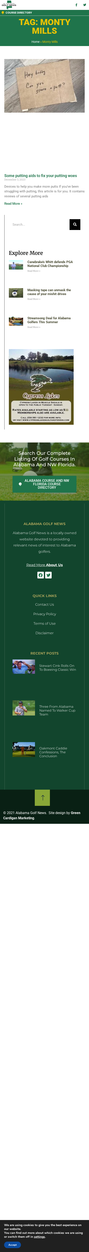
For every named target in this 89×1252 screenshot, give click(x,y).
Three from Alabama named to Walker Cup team (57, 710)
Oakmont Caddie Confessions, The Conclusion (53, 752)
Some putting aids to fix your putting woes (40, 175)
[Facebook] (40, 575)
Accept (12, 1245)
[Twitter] (48, 575)
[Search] (75, 224)
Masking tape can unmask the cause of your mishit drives (49, 292)
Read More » (13, 204)
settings (39, 1237)
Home (36, 41)
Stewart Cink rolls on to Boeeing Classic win (57, 668)
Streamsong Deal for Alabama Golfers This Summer (49, 320)
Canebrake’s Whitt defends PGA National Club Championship (50, 264)
